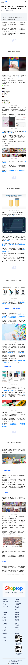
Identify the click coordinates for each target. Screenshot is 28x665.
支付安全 (4, 619)
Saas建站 (5, 635)
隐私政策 (17, 629)
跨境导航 (4, 640)
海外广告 (17, 617)
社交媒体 (17, 604)
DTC (3, 603)
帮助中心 (4, 630)
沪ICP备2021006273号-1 (14, 661)
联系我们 (4, 627)
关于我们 (4, 626)
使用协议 (17, 626)
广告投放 (4, 639)
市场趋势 (17, 614)
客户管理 (4, 616)
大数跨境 (4, 637)
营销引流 (17, 620)
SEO (16, 609)
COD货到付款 (5, 606)
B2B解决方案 (5, 601)
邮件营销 (17, 606)
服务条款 (17, 627)
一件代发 (4, 604)
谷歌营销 (17, 601)
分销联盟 (17, 607)
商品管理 (4, 614)
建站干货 (17, 616)
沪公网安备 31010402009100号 (15, 663)
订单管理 (4, 617)
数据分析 (4, 620)
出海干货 (17, 619)
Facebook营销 (18, 603)
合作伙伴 (4, 629)
